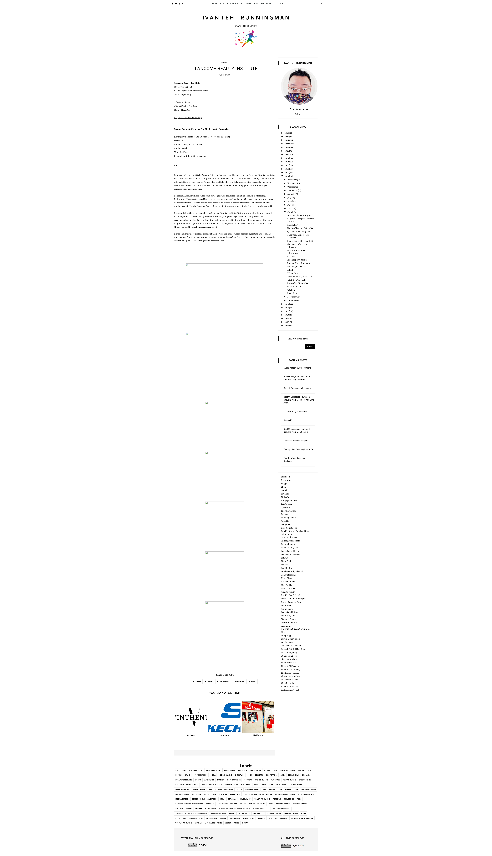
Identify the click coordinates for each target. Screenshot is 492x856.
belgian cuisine (270, 770)
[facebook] (172, 4)
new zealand (245, 799)
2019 (287, 158)
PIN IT (253, 681)
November (292, 183)
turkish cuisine (281, 818)
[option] (191, 719)
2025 (287, 137)
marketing (235, 794)
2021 (287, 151)
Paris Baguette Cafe (296, 267)
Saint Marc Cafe (294, 287)
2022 (287, 147)
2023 (287, 144)
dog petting (271, 775)
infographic (281, 785)
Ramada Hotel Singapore (298, 263)
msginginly (286, 626)
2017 (287, 165)
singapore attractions (205, 809)
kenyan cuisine (275, 789)
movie (222, 799)
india (256, 785)
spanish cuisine (291, 813)
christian (239, 775)
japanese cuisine (252, 789)
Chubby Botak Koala (290, 541)
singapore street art (280, 809)
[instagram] (182, 4)
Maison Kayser (293, 225)
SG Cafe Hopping (289, 652)
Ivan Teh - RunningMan (231, 3)
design (249, 775)
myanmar (232, 799)
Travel (247, 3)
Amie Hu (285, 521)
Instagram (286, 480)
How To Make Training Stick (300, 215)
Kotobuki (291, 290)
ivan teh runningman (224, 789)
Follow (298, 114)
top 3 (270, 818)
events (198, 780)
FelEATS (285, 558)
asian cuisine (229, 770)
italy (210, 789)
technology (234, 818)
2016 (287, 169)
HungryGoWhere (289, 501)
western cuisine (232, 823)
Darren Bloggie (288, 544)
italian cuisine (198, 789)
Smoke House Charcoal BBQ (300, 241)
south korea (258, 813)
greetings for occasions (186, 785)
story (303, 813)
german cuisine (289, 780)
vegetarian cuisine (183, 823)
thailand (261, 818)
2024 (287, 140)
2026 (287, 133)
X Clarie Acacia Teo (290, 686)
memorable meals (306, 794)
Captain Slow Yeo (289, 537)
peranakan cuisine (262, 799)
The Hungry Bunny (290, 673)
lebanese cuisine (308, 789)
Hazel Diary (286, 578)
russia (270, 804)
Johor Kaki (286, 605)
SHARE (198, 681)
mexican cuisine (182, 799)
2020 (287, 154)
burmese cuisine (200, 775)
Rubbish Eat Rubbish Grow (293, 649)
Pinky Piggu (286, 636)
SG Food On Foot (289, 656)
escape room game (183, 780)
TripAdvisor (286, 504)
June (289, 201)
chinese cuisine (225, 775)
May (289, 205)
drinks (282, 775)
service (189, 809)
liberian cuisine (182, 794)
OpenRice (285, 507)
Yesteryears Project (290, 690)
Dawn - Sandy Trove (290, 548)
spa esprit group (273, 813)
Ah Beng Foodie (288, 518)
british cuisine (304, 770)
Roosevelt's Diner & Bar (298, 283)
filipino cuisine (233, 780)
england (306, 775)
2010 (287, 315)
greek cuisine (305, 780)
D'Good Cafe (292, 273)
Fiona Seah (286, 561)
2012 (287, 308)
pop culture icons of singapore (189, 804)
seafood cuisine (300, 804)
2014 (287, 176)
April (290, 209)
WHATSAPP (239, 681)
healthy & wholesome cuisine (238, 785)
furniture (275, 780)
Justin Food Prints (289, 612)
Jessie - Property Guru (291, 602)
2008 (287, 322)
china (213, 775)
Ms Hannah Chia (289, 622)
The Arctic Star (288, 663)
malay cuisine (210, 794)
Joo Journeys (287, 609)
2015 (287, 173)
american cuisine (213, 770)
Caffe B (290, 270)
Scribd (284, 490)
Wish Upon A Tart (289, 680)
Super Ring (292, 293)
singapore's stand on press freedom (191, 813)
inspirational (296, 785)
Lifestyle (278, 3)
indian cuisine (267, 785)
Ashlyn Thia (286, 524)
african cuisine (196, 770)
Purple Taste (287, 642)
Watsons (291, 257)
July (289, 198)
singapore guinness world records (234, 809)
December (292, 180)
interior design (182, 789)
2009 (287, 318)
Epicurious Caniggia (290, 554)
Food (256, 3)
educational (293, 775)
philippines (289, 799)
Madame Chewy (288, 619)
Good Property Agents (297, 260)
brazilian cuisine (287, 770)
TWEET (210, 681)
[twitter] (176, 4)
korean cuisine (291, 789)
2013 (287, 304)
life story (196, 794)
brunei (188, 775)
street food (180, 818)
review (243, 804)
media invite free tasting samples (257, 794)
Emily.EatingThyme (290, 551)
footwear (247, 780)
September (292, 190)
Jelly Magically (288, 592)
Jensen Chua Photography (293, 599)
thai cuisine (248, 818)
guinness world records (211, 785)
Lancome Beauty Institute (299, 277)
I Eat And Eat (287, 585)
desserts (259, 775)
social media (244, 813)
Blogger (284, 484)
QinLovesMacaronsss (291, 646)
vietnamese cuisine (213, 823)
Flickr (283, 487)
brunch (178, 775)
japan (239, 789)
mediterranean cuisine (285, 794)
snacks (232, 813)
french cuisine (261, 780)
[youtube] (179, 4)
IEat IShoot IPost (289, 588)
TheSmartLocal (288, 511)
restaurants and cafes (227, 804)
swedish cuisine (196, 818)
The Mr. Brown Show (290, 676)
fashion (224, 62)
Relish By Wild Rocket (297, 280)
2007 (287, 326)
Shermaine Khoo (289, 659)
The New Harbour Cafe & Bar (300, 228)
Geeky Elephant (288, 575)
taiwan (223, 818)
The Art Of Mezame (290, 666)
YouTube (285, 494)
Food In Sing (287, 568)
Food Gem (285, 565)
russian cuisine (283, 804)
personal (277, 799)
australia (242, 770)
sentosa (179, 809)
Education (266, 3)
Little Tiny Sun (288, 616)
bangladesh (255, 770)
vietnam (198, 823)
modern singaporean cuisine (204, 799)
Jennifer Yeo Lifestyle (291, 595)
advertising (180, 770)
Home (214, 3)
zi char (245, 823)
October (291, 187)
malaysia (223, 794)
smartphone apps (218, 813)
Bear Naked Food (289, 528)
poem (299, 799)
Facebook (285, 477)
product (210, 804)
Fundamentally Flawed (292, 571)
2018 (287, 162)
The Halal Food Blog (290, 669)
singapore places (261, 809)
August (291, 194)
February (291, 297)
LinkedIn (285, 497)
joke (264, 789)
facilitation (209, 780)
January (291, 300)
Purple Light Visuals (290, 639)
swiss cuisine (211, 818)
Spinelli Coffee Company (298, 232)
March (290, 212)
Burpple (284, 514)
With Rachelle (287, 683)
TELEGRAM (224, 681)
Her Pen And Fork (289, 582)
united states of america (302, 818)
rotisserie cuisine (257, 804)
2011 (287, 311)
